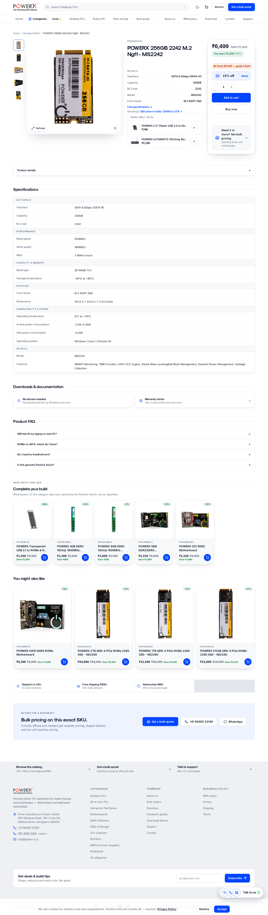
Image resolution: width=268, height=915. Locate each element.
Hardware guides (157, 814)
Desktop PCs (77, 18)
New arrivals (120, 18)
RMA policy (190, 18)
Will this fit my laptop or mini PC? (134, 434)
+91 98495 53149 (201, 721)
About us (169, 18)
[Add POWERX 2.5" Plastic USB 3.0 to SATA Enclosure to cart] (194, 128)
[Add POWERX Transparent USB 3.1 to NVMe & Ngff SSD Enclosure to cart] (44, 557)
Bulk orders (154, 801)
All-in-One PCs (99, 801)
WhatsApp (235, 721)
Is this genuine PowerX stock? (134, 465)
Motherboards (99, 814)
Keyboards (96, 851)
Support (248, 18)
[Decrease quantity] (216, 87)
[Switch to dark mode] (197, 7)
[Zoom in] (73, 87)
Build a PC (99, 18)
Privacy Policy (166, 909)
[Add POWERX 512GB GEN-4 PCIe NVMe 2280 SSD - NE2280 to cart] (248, 661)
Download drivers (157, 820)
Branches (211, 18)
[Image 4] (18, 82)
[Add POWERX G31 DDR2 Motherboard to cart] (207, 557)
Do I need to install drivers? (134, 454)
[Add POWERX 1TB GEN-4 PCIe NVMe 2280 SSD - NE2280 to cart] (186, 661)
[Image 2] (18, 57)
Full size (40, 128)
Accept (222, 909)
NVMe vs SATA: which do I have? (134, 444)
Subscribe (235, 878)
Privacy (207, 801)
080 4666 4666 (27, 833)
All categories (98, 857)
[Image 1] (18, 45)
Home (19, 18)
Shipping (208, 808)
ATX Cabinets (98, 832)
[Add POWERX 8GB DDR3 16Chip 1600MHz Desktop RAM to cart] (125, 557)
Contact (230, 18)
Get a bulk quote (163, 721)
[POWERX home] (26, 7)
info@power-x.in (28, 839)
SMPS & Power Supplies (104, 845)
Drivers (219, 6)
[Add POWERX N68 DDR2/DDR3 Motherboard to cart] (166, 557)
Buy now (231, 109)
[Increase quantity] (231, 87)
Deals (55, 18)
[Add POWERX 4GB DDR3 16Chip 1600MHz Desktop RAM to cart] (85, 557)
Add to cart (231, 97)
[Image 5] (18, 95)
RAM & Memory (99, 820)
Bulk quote (143, 18)
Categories (40, 18)
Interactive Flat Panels (103, 808)
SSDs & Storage (99, 826)
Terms (207, 814)
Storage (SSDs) (31, 33)
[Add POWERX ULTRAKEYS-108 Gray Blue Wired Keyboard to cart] (194, 141)
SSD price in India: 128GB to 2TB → (161, 111)
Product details (134, 170)
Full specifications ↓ (139, 106)
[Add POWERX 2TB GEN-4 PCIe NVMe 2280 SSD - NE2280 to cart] (125, 661)
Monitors (95, 838)
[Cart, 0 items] (206, 7)
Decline (204, 909)
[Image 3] (18, 70)
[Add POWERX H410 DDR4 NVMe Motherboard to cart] (64, 661)
